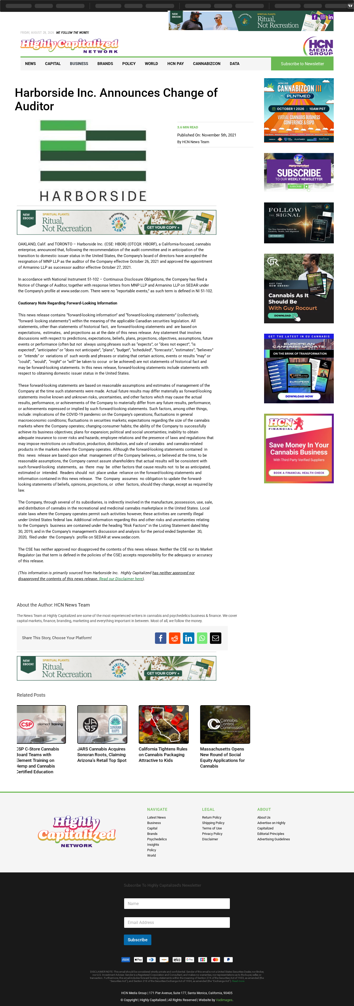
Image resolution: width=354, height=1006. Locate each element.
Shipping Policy (213, 823)
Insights (153, 845)
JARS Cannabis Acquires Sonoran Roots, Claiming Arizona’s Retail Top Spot (103, 754)
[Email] (216, 638)
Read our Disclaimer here (120, 579)
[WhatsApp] (202, 638)
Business (154, 823)
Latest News (156, 817)
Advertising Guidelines (273, 839)
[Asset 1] (69, 40)
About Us (264, 817)
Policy (151, 850)
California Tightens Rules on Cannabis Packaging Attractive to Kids (164, 754)
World (151, 855)
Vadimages (224, 1000)
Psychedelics (157, 839)
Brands (152, 834)
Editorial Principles (270, 834)
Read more (238, 981)
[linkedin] (331, 17)
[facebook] (314, 17)
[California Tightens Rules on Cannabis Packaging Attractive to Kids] (164, 724)
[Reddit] (175, 638)
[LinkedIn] (189, 638)
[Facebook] (161, 638)
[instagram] (322, 17)
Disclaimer (210, 839)
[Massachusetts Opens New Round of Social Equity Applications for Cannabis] (226, 724)
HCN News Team (195, 142)
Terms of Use (212, 828)
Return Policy (211, 817)
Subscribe (137, 939)
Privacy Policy (212, 834)
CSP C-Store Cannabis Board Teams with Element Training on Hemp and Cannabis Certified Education (38, 760)
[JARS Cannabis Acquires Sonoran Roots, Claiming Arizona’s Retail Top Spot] (103, 724)
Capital (152, 828)
